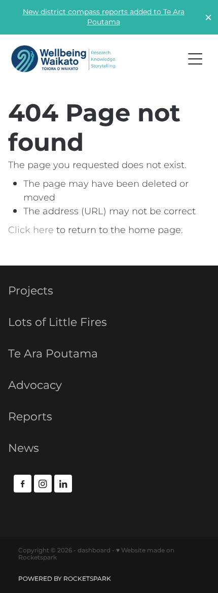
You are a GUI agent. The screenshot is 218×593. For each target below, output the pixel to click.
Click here (31, 230)
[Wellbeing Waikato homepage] (92, 59)
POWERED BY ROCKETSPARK (64, 579)
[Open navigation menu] (195, 59)
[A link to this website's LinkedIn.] (63, 483)
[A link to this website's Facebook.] (22, 483)
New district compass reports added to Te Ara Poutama (104, 17)
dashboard (94, 550)
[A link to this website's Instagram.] (43, 483)
